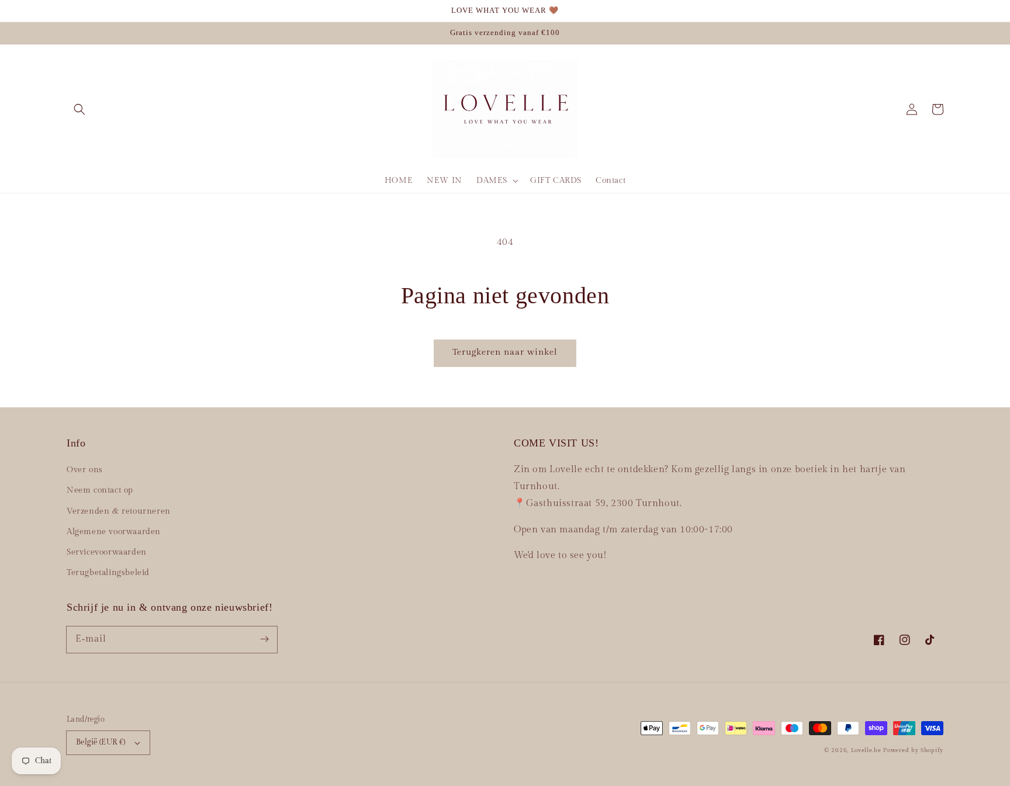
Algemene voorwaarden (114, 531)
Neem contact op (100, 490)
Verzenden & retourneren (119, 511)
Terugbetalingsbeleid (108, 572)
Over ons (85, 470)
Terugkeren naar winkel (505, 352)
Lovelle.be (866, 750)
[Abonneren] (264, 639)
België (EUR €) (101, 742)
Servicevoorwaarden (107, 552)
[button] (79, 109)
